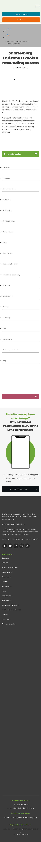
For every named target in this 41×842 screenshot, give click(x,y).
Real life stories (8, 232)
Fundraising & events (10, 264)
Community (6, 318)
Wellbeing (6, 167)
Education (6, 285)
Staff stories (7, 210)
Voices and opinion (9, 189)
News (5, 242)
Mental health (7, 253)
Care (4, 328)
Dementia (6, 307)
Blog (4, 361)
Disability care (7, 296)
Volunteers (6, 178)
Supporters (6, 199)
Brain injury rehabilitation (11, 350)
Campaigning (7, 339)
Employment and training (11, 275)
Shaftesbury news (9, 221)
